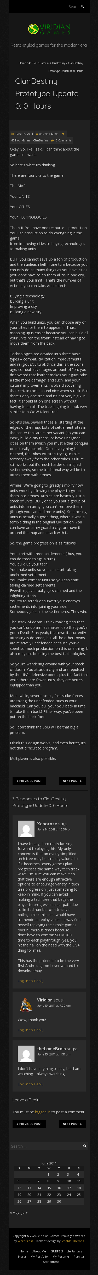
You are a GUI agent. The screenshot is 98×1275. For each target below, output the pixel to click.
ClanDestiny (57, 63)
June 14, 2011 (24, 133)
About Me (39, 1251)
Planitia (79, 1256)
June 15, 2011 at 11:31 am (54, 1054)
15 (49, 1187)
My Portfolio (39, 1256)
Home (22, 63)
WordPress (25, 1241)
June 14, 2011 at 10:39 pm (54, 829)
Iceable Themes (72, 1241)
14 (39, 1187)
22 (49, 1194)
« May (14, 1212)
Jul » (25, 1212)
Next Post (71, 781)
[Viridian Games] (49, 25)
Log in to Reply (31, 980)
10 (69, 1181)
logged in (42, 1111)
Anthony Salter (48, 133)
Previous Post (30, 781)
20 (29, 1194)
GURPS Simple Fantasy (66, 1251)
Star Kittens (51, 1262)
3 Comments (63, 140)
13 (29, 1187)
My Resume (61, 1256)
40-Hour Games (38, 63)
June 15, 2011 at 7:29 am (54, 1005)
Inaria (22, 1256)
